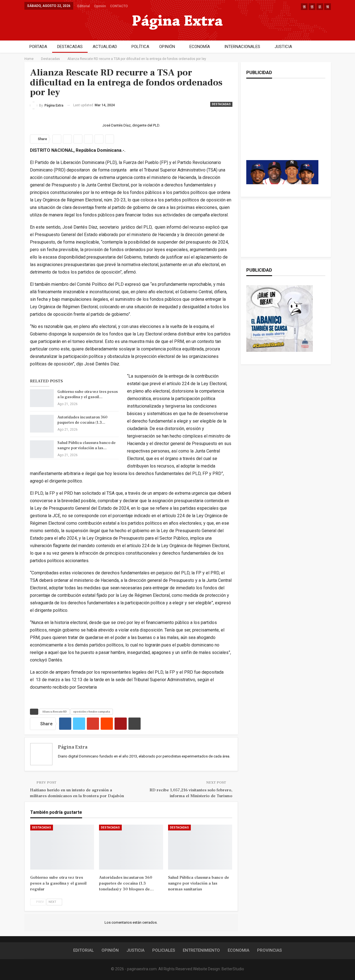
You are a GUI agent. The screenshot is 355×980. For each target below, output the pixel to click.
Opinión (100, 6)
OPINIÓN (167, 46)
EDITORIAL (83, 950)
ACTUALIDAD (105, 46)
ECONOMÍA (199, 46)
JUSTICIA (283, 46)
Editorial (83, 6)
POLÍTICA (140, 46)
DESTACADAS (70, 46)
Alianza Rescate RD (54, 711)
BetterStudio (233, 969)
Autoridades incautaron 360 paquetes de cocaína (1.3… (82, 420)
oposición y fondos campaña (91, 711)
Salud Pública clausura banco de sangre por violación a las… (86, 445)
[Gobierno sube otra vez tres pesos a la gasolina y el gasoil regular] (42, 398)
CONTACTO (119, 6)
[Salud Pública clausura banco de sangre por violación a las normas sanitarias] (42, 449)
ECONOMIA (238, 950)
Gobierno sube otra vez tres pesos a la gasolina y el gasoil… (87, 394)
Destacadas (221, 104)
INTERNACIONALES (242, 46)
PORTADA (38, 46)
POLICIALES (163, 950)
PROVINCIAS (269, 950)
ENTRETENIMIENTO (201, 950)
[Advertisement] (282, 125)
